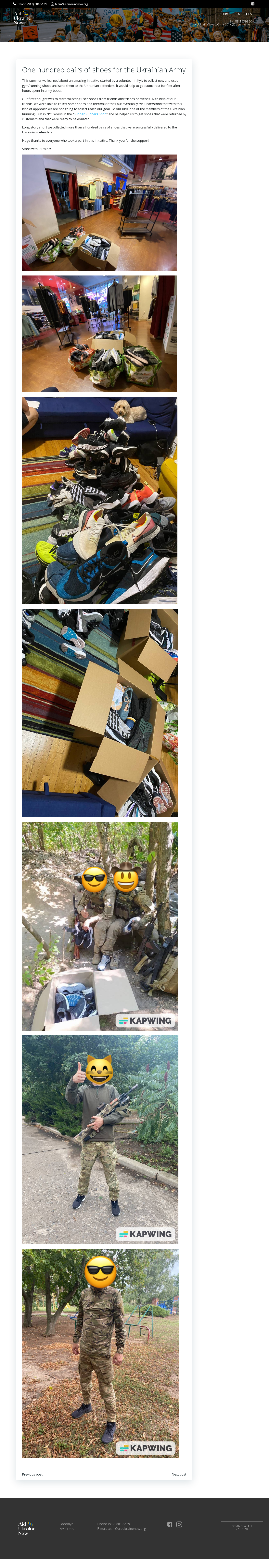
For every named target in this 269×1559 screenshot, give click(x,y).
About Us (245, 14)
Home (226, 14)
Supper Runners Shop (90, 114)
